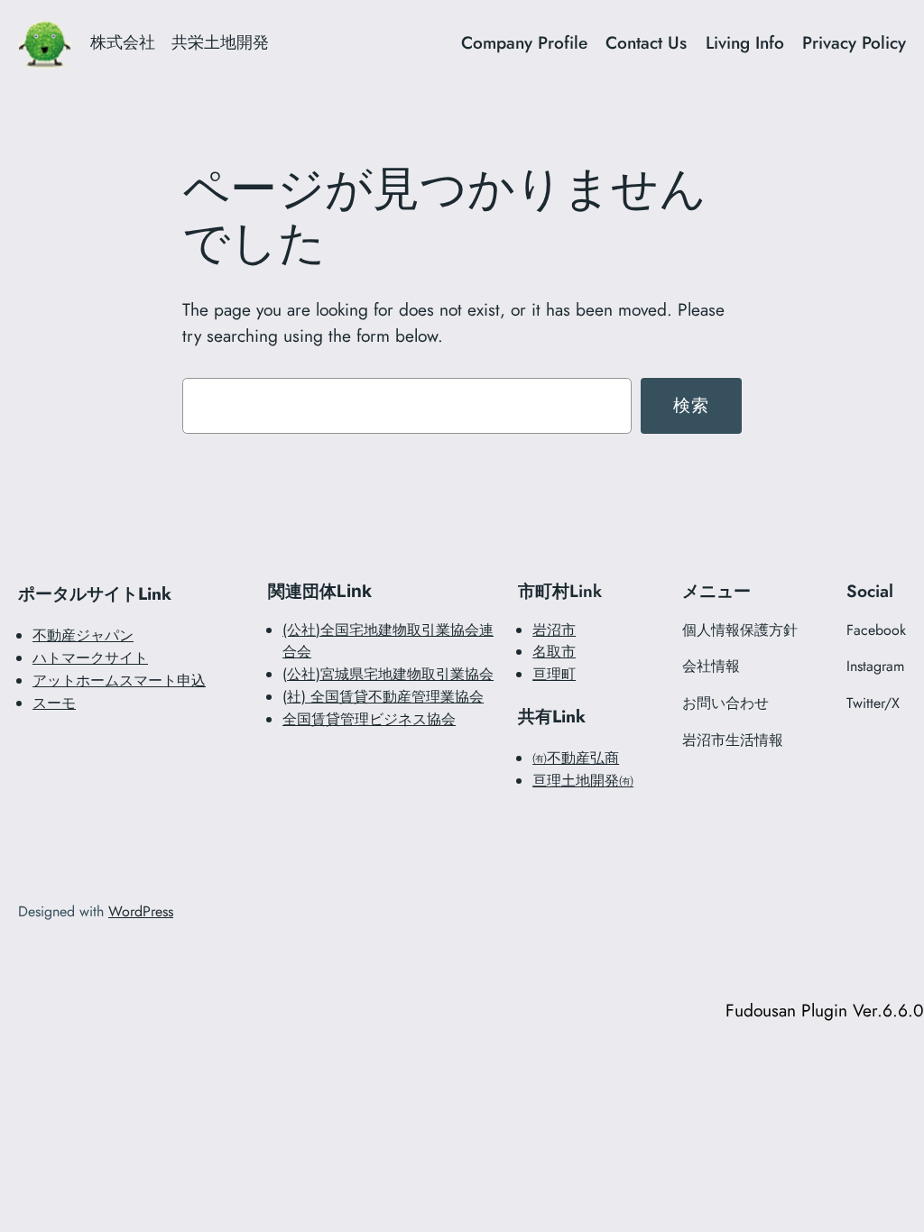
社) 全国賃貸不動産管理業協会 (385, 696)
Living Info (745, 42)
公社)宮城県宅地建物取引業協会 (390, 674)
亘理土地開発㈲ (582, 780)
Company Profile (524, 42)
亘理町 (554, 674)
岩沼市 (554, 630)
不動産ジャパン (83, 635)
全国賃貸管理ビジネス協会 (369, 719)
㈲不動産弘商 (575, 758)
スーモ (54, 703)
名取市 (554, 651)
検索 (691, 405)
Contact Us (646, 42)
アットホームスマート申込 (119, 680)
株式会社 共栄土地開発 (179, 42)
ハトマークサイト (90, 658)
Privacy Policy (854, 42)
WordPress (140, 911)
